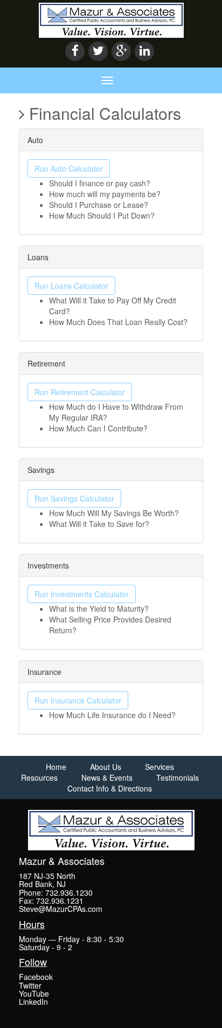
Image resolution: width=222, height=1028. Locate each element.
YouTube (34, 993)
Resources (39, 777)
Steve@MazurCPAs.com (60, 908)
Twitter (30, 985)
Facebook (36, 976)
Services (159, 766)
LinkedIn (33, 1001)
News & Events (107, 777)
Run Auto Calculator (68, 168)
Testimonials (177, 777)
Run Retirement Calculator (79, 392)
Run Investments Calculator (81, 594)
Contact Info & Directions (109, 788)
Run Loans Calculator (71, 285)
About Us (105, 766)
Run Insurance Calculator (77, 700)
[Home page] (111, 18)
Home (56, 766)
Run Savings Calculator (74, 498)
